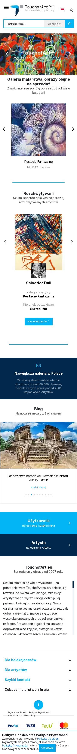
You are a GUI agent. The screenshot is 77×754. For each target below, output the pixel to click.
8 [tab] (45, 69)
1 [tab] (26, 69)
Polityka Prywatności (39, 712)
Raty (33, 715)
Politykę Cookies (48, 738)
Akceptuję (47, 747)
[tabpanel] (38, 54)
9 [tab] (48, 69)
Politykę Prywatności (15, 745)
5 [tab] (37, 69)
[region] (38, 607)
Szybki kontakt (17, 680)
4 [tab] (34, 69)
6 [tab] (39, 69)
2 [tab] (28, 69)
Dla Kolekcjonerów (20, 660)
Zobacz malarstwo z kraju (27, 690)
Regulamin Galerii (16, 712)
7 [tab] (42, 69)
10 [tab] (51, 69)
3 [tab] (31, 69)
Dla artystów (16, 670)
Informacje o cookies (17, 715)
